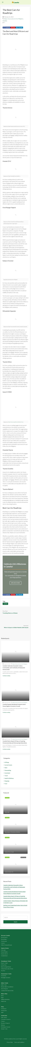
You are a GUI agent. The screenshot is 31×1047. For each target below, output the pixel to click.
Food (6, 783)
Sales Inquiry (4, 1017)
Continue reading (6, 675)
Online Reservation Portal (7, 968)
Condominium (4, 955)
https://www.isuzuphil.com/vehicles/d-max (15, 422)
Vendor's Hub (4, 1028)
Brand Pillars (4, 939)
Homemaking (8, 770)
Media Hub (3, 1001)
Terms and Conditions (19, 1042)
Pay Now (3, 970)
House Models (4, 952)
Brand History (4, 937)
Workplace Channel (5, 1027)
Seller (2, 1012)
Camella (5, 603)
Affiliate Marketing (5, 999)
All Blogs (7, 762)
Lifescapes (3, 950)
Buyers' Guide (4, 963)
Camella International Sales (7, 990)
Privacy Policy (10, 1042)
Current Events (8, 765)
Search (15, 922)
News (6, 767)
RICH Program (4, 988)
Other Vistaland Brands (6, 945)
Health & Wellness (9, 778)
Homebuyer (3, 1008)
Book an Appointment (6, 966)
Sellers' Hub (3, 985)
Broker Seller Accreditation (7, 986)
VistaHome (3, 975)
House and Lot (4, 953)
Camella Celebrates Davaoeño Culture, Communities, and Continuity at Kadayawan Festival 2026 (14, 667)
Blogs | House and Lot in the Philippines (13, 18)
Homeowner (4, 1010)
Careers (3, 943)
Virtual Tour (4, 965)
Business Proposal (5, 1023)
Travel (6, 775)
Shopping (5, 20)
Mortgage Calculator (5, 977)
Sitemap (3, 1025)
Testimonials (4, 941)
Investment (7, 773)
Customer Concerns (6, 1019)
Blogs (2, 997)
